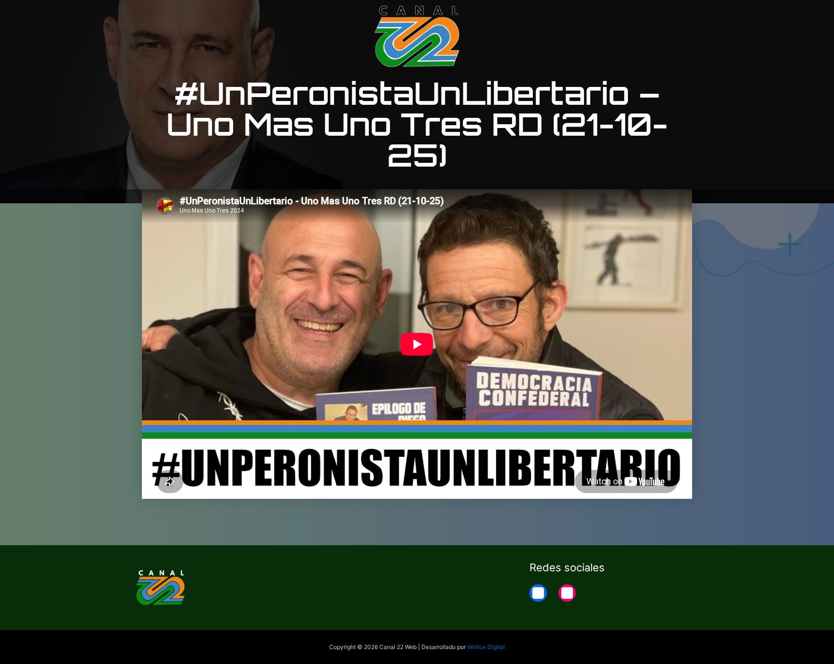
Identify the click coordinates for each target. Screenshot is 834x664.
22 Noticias (641, 15)
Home (688, 15)
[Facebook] (538, 593)
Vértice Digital (486, 646)
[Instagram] (567, 593)
